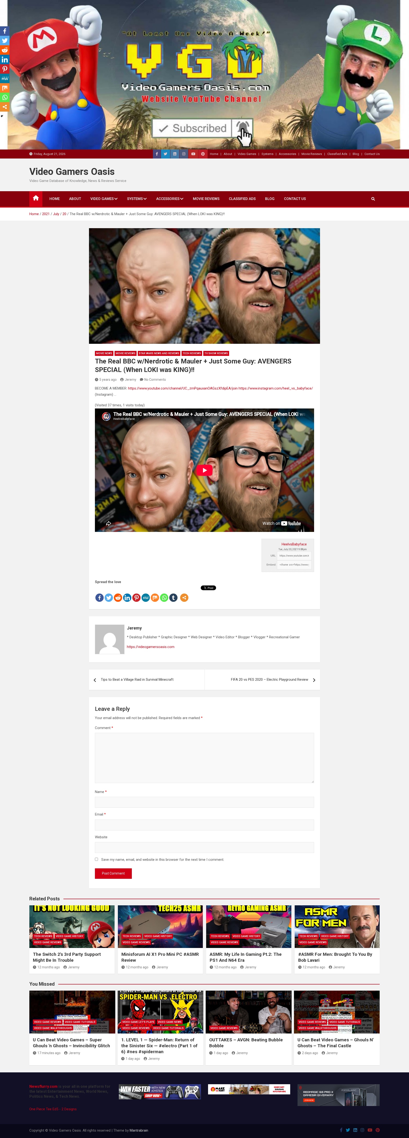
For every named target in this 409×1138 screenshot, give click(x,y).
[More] (184, 594)
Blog (356, 154)
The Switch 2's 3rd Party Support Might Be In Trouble (67, 957)
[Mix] (155, 594)
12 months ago (48, 967)
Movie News (104, 353)
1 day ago (133, 1059)
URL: (273, 555)
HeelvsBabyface (294, 544)
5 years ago (108, 379)
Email (100, 814)
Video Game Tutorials (80, 1022)
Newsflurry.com (43, 1086)
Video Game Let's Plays (138, 1022)
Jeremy (130, 379)
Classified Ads (337, 154)
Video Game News (170, 1022)
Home (214, 154)
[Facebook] (99, 594)
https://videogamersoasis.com (150, 647)
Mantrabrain (139, 1130)
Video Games (247, 154)
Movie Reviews (312, 154)
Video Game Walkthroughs (53, 1028)
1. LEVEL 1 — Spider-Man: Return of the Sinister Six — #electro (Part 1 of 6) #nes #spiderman (159, 1045)
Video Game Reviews (47, 942)
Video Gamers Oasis (72, 171)
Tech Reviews (192, 353)
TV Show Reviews (216, 353)
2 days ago (310, 1053)
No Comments (155, 379)
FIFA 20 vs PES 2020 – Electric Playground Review (269, 679)
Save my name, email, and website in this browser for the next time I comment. (162, 859)
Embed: (271, 564)
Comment (104, 728)
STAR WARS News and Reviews (159, 353)
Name (101, 792)
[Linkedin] (127, 594)
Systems (267, 154)
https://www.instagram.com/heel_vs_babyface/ (276, 388)
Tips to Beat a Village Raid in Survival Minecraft (137, 679)
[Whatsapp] (164, 594)
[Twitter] (109, 594)
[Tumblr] (173, 594)
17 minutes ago (49, 1053)
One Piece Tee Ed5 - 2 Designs (53, 1109)
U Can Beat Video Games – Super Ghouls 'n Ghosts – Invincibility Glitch (71, 1042)
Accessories (287, 154)
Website (101, 837)
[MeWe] (146, 594)
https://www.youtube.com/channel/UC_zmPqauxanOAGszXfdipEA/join (183, 388)
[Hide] (2, 116)
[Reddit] (118, 594)
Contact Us (372, 154)
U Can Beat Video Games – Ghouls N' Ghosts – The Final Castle (335, 1042)
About (228, 154)
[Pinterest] (136, 594)
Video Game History (69, 936)
